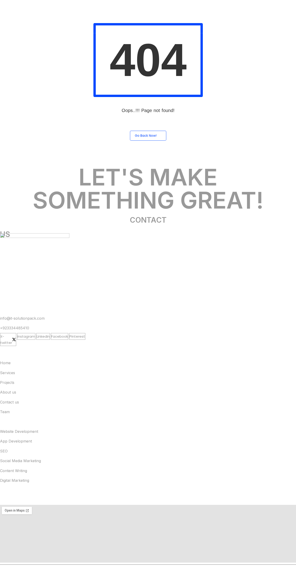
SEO (4, 451)
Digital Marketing (14, 480)
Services (7, 372)
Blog (274, 25)
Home (149, 8)
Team (273, 8)
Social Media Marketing (20, 460)
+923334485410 (14, 328)
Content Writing (13, 470)
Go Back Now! (146, 135)
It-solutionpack (28, 567)
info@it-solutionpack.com (22, 318)
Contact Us (249, 8)
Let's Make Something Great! (148, 188)
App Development (16, 441)
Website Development (19, 431)
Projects (200, 8)
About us (8, 392)
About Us (223, 8)
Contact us (9, 402)
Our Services (174, 8)
